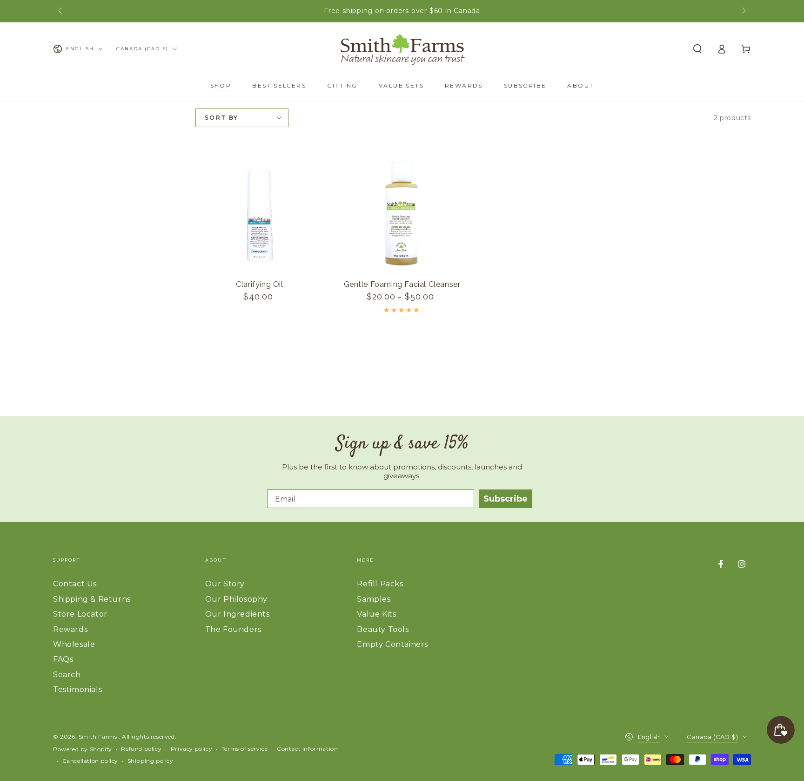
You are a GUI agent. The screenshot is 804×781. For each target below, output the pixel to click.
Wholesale (74, 644)
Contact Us (75, 583)
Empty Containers (392, 644)
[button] (697, 49)
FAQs (63, 659)
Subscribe (505, 499)
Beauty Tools (383, 629)
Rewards (70, 629)
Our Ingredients (237, 614)
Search (67, 674)
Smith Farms (99, 736)
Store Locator (80, 614)
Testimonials (77, 689)
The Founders (233, 629)
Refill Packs (380, 583)
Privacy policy (191, 748)
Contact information (307, 748)
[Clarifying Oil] (259, 212)
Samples (373, 599)
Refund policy (141, 748)
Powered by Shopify (82, 749)
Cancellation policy (90, 760)
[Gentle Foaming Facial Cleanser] (402, 212)
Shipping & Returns (92, 599)
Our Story (225, 583)
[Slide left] (61, 11)
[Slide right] (743, 11)
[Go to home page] (402, 49)
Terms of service (244, 748)
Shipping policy (150, 760)
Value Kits (376, 614)
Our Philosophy (236, 599)
